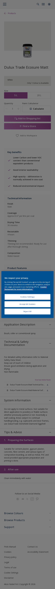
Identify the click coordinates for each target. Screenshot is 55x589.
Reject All (28, 311)
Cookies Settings (27, 297)
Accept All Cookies (27, 304)
